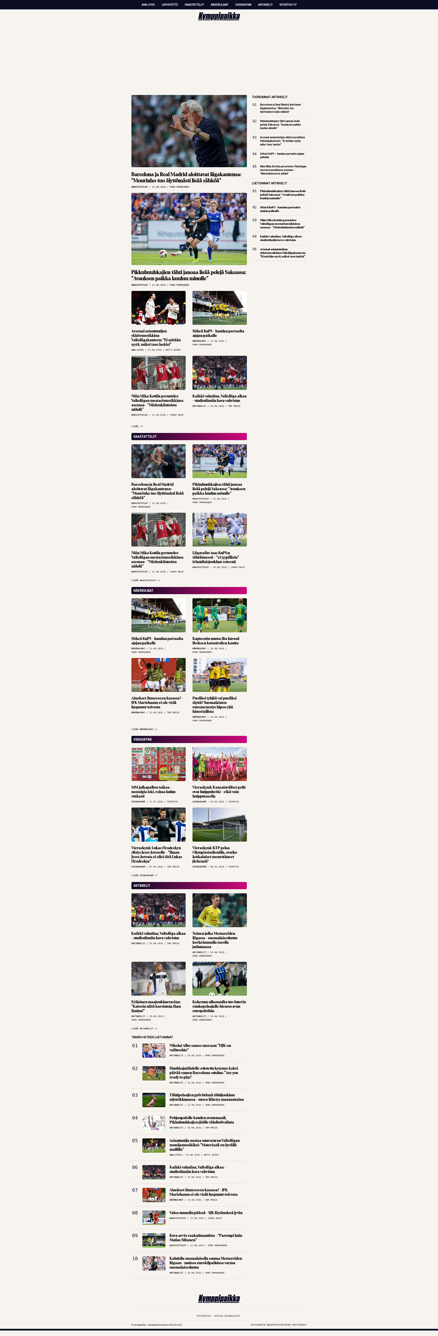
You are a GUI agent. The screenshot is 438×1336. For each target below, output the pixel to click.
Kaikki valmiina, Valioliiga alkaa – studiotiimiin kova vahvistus (219, 398)
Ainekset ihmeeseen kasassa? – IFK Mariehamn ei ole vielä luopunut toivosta (157, 702)
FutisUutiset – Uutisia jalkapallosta (218, 1316)
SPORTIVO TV (288, 4)
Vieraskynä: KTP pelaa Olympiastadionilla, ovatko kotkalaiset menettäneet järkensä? (214, 854)
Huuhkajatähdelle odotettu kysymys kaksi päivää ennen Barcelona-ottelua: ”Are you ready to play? (204, 1072)
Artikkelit (265, 4)
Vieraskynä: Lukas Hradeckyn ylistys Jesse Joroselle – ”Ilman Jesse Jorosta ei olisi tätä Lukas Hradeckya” (156, 854)
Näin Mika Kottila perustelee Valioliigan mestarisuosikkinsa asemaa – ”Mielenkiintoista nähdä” (157, 403)
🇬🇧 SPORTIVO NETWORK (279, 1325)
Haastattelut (194, 4)
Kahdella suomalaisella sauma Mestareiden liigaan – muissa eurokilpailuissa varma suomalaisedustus (206, 1262)
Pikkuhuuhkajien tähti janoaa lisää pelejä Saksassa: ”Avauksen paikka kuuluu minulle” (188, 275)
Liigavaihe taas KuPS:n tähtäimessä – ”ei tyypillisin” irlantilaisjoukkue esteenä (215, 557)
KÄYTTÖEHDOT (299, 1325)
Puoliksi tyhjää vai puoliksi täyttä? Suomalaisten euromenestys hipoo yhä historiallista (214, 705)
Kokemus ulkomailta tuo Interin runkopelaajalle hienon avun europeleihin (219, 1006)
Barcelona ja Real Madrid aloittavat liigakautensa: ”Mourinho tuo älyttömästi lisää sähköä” (186, 177)
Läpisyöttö (170, 4)
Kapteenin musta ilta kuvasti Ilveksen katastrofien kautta (215, 640)
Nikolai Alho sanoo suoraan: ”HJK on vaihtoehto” (200, 1047)
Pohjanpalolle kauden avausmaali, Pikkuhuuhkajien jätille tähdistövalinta (202, 1120)
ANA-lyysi (148, 4)
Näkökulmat (219, 4)
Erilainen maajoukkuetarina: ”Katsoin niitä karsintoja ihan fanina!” (156, 1006)
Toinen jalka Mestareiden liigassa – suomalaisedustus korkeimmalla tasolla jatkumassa (214, 940)
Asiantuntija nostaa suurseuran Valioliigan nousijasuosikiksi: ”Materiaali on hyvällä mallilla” (205, 1145)
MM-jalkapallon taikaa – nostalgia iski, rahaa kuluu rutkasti (153, 791)
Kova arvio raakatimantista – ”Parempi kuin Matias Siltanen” (206, 1237)
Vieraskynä (243, 4)
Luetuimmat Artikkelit (269, 183)
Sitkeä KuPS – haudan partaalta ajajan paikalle (218, 333)
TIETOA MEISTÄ (258, 1325)
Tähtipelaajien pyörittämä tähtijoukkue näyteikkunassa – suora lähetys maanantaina (207, 1097)
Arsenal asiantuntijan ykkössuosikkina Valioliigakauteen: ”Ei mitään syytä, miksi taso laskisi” (156, 338)
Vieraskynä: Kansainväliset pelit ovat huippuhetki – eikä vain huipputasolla (219, 791)
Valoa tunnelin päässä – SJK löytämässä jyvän (206, 1213)
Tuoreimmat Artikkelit (270, 97)
